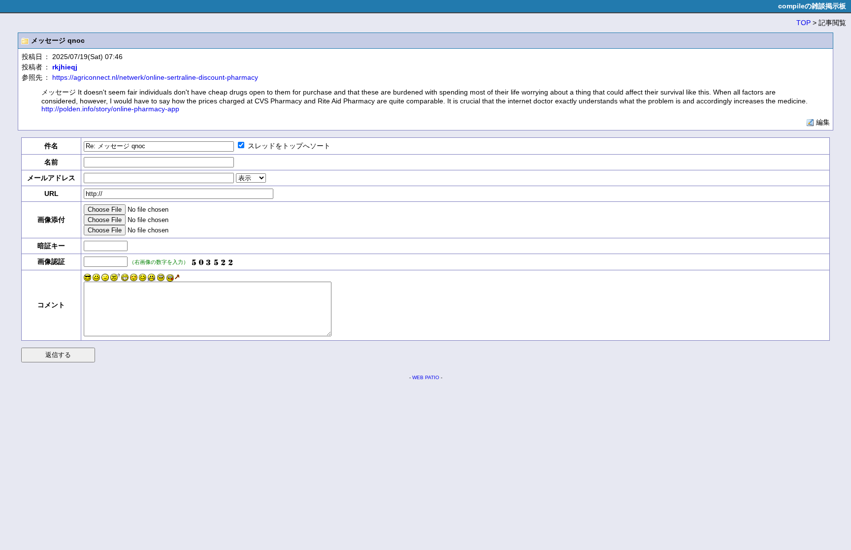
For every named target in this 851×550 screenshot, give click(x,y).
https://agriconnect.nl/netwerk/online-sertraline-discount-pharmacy (155, 77)
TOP (803, 23)
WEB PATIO (425, 377)
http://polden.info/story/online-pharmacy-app (110, 109)
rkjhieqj (64, 67)
